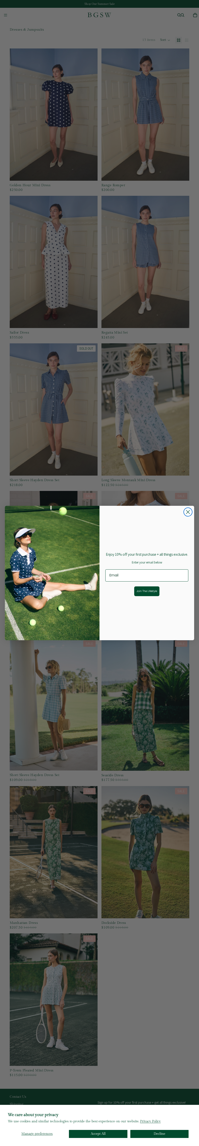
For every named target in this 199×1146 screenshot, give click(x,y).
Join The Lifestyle (147, 591)
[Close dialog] (188, 512)
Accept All (98, 1134)
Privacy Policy (150, 1121)
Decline (159, 1134)
